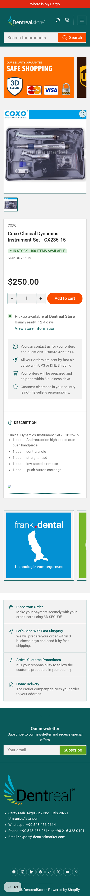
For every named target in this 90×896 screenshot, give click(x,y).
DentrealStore (34, 890)
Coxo (12, 225)
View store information (35, 328)
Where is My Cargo (45, 4)
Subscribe (73, 750)
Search (75, 37)
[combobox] (45, 37)
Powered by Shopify (64, 890)
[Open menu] (81, 20)
